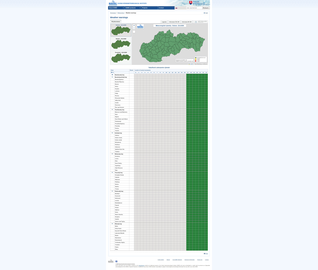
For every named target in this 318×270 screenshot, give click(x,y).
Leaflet (191, 64)
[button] (134, 25)
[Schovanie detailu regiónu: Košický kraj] (112, 133)
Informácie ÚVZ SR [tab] (174, 22)
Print (206, 253)
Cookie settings (161, 259)
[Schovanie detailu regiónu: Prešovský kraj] (112, 191)
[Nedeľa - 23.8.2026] (121, 44)
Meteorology (121, 13)
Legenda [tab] (164, 22)
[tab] (200, 21)
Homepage (113, 13)
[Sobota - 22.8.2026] (121, 30)
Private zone (199, 259)
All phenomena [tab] (115, 21)
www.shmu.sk (141, 265)
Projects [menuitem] (144, 8)
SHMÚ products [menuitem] (131, 8)
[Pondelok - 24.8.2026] (121, 57)
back (206, 13)
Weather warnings (131, 13)
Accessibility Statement (177, 259)
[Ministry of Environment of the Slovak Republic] (199, 3)
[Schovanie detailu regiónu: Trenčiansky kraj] (112, 109)
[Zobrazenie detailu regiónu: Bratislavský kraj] (112, 74)
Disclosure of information (190, 259)
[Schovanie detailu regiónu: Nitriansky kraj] (112, 154)
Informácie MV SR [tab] (186, 22)
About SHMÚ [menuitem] (113, 8)
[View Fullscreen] (134, 31)
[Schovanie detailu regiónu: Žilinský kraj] (112, 224)
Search (206, 8)
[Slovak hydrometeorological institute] (127, 3)
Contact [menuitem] (161, 8)
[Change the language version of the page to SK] (176, 8)
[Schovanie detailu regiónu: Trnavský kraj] (112, 172)
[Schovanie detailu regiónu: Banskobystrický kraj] (112, 77)
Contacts (207, 259)
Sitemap (168, 259)
